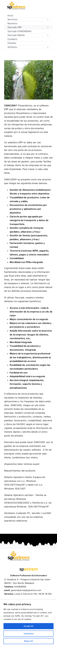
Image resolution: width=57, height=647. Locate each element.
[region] (28, 623)
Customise (28, 633)
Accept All (28, 626)
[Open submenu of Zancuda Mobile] (48, 35)
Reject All (28, 641)
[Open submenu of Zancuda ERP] (48, 27)
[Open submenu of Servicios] (48, 19)
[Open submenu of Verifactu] (48, 47)
